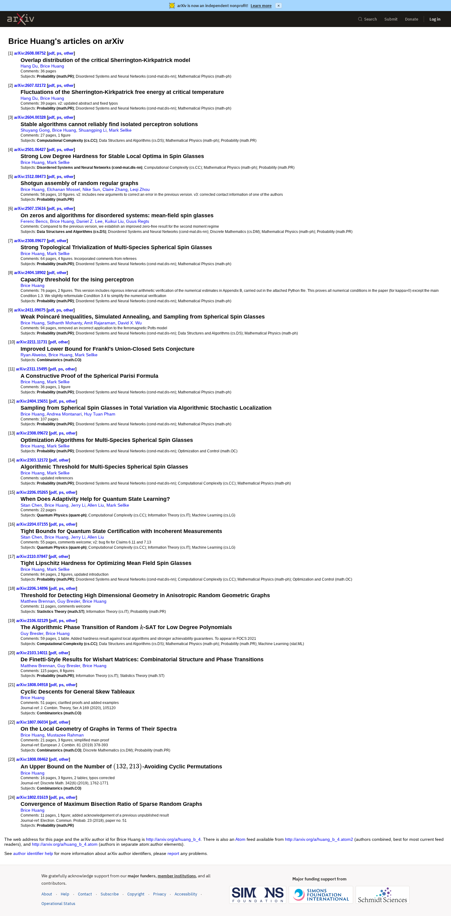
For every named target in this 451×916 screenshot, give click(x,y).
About (46, 894)
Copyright (136, 894)
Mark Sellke (120, 130)
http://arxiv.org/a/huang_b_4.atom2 (319, 839)
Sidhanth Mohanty (64, 322)
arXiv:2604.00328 (30, 117)
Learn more (261, 5)
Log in (435, 19)
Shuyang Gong (35, 130)
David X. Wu (130, 322)
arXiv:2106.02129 (32, 620)
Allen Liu (95, 505)
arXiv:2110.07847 (32, 556)
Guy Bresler (68, 601)
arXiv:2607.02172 (30, 85)
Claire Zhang (115, 189)
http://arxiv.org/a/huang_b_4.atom (65, 844)
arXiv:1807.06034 (32, 722)
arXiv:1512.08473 (30, 176)
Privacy (159, 894)
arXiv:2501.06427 (30, 149)
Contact (85, 894)
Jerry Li (78, 505)
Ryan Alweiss (33, 354)
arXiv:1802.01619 (32, 797)
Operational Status (58, 903)
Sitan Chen (31, 505)
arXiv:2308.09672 (32, 433)
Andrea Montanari (64, 414)
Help (65, 894)
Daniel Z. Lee (89, 221)
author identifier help (33, 853)
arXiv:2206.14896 (32, 588)
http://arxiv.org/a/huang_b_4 (173, 839)
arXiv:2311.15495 (31, 369)
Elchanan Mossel (63, 189)
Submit (391, 19)
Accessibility (186, 894)
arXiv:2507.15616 (30, 208)
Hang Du (29, 66)
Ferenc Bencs (34, 221)
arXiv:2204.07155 (32, 524)
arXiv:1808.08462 (32, 759)
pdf (51, 53)
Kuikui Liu (114, 221)
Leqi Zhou (140, 189)
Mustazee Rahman (65, 734)
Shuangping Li (92, 130)
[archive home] (20, 19)
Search (370, 19)
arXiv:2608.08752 (30, 53)
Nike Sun (91, 189)
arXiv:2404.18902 (30, 272)
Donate (411, 19)
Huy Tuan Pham (99, 414)
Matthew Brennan (38, 601)
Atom (240, 839)
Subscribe (110, 894)
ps (59, 53)
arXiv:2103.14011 (32, 653)
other (69, 53)
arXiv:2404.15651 (32, 401)
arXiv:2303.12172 (32, 460)
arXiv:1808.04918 (32, 684)
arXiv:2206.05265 (32, 492)
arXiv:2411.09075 (29, 310)
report (173, 853)
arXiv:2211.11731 (31, 342)
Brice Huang (52, 66)
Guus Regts (137, 221)
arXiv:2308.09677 (30, 240)
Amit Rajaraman (99, 322)
